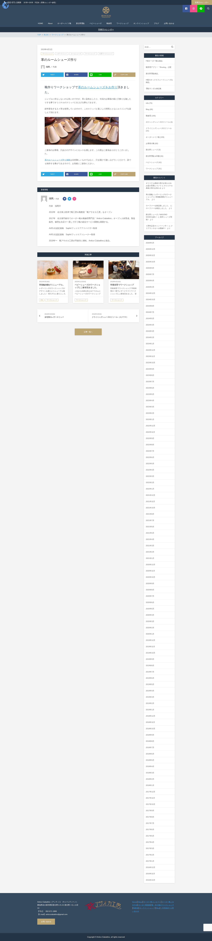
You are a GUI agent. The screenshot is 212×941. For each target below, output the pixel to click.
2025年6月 (150, 281)
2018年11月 (150, 722)
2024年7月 (150, 312)
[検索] (173, 47)
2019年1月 (150, 710)
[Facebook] (64, 199)
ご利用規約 (165, 908)
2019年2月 (150, 703)
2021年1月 (150, 558)
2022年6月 (150, 457)
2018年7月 (150, 747)
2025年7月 (150, 274)
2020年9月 (150, 583)
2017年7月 (150, 823)
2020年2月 (150, 628)
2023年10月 (150, 363)
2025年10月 (150, 262)
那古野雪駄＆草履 (153, 156)
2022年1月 (150, 489)
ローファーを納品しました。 (157, 208)
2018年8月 (150, 741)
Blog (147, 109)
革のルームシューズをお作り (97, 87)
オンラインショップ (147, 908)
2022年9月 (150, 438)
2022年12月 (150, 426)
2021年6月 (150, 527)
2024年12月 (150, 293)
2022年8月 (150, 445)
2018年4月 (150, 766)
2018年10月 (150, 729)
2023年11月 (150, 356)
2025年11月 (150, 255)
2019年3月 (150, 697)
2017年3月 (150, 848)
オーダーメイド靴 (153, 137)
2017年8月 (150, 817)
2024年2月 (150, 337)
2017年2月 (150, 855)
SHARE (76, 74)
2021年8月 (150, 514)
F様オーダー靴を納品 (154, 61)
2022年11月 (150, 432)
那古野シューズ (152, 150)
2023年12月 (150, 350)
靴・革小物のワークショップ (163, 905)
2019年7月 (150, 672)
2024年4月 (150, 325)
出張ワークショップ (106, 53)
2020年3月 (150, 621)
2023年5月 (150, 394)
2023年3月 (150, 407)
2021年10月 (150, 508)
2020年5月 (150, 609)
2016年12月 (150, 867)
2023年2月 (150, 413)
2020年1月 (150, 634)
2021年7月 (150, 520)
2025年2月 (150, 287)
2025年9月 (150, 268)
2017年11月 (150, 798)
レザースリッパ (62, 53)
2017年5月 (150, 836)
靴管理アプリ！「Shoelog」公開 (158, 67)
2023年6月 (150, 388)
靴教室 (135, 908)
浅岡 (48, 67)
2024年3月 (150, 331)
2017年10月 (150, 804)
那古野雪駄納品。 (153, 74)
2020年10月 (150, 577)
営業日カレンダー (202, 2)
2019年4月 (150, 691)
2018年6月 (150, 754)
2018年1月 (150, 785)
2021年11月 (150, 501)
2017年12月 (150, 792)
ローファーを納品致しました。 (158, 206)
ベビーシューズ (152, 162)
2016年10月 (150, 880)
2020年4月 (150, 615)
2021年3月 (150, 546)
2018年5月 (150, 760)
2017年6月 (150, 829)
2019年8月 (150, 665)
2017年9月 (150, 810)
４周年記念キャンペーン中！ (157, 226)
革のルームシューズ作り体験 (57, 160)
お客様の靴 (150, 143)
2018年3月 (150, 773)
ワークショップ (47, 53)
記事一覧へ (88, 332)
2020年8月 (150, 590)
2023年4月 (150, 400)
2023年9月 (150, 369)
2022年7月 (150, 451)
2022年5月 (150, 464)
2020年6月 (150, 602)
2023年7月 (150, 382)
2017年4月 (150, 842)
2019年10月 (150, 653)
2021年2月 (150, 552)
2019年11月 (150, 647)
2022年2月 (150, 482)
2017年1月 (150, 861)
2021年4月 (150, 539)
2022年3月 (150, 476)
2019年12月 (150, 640)
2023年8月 (150, 375)
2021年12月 (150, 495)
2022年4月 (150, 470)
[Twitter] (69, 199)
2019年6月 (150, 678)
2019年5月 (150, 684)
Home (134, 902)
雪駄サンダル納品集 (153, 89)
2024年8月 (150, 306)
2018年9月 (150, 735)
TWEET (52, 74)
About (140, 902)
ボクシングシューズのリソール (158, 122)
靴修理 (148, 116)
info (147, 103)
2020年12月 (150, 565)
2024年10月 (150, 299)
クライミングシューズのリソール (159, 128)
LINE (100, 74)
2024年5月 (150, 318)
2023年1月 (150, 419)
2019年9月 (150, 659)
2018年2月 (150, 779)
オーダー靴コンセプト (152, 902)
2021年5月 (150, 533)
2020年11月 (150, 571)
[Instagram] (74, 199)
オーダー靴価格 (144, 905)
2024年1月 (150, 344)
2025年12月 (150, 249)
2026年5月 (150, 243)
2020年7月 (150, 596)
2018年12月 (150, 716)
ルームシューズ (76, 53)
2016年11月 (150, 874)
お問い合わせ (46, 922)
